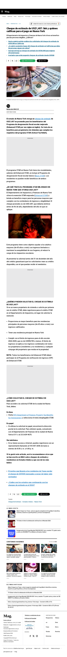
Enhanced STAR (41, 195)
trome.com (45, 648)
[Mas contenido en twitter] (33, 636)
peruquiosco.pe (7, 651)
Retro (56, 627)
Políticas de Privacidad (30, 618)
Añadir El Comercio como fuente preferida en (45, 23)
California (9, 16)
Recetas (57, 631)
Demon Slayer (46, 16)
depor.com (37, 648)
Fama (47, 627)
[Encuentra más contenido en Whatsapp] (16, 61)
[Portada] (7, 619)
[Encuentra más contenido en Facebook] (8, 61)
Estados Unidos (28, 502)
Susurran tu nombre (37, 16)
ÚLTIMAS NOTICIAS (14, 584)
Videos (57, 618)
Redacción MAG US (13, 109)
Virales (48, 631)
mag (15, 651)
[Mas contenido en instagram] (37, 636)
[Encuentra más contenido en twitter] (12, 61)
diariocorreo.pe (55, 648)
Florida (4, 16)
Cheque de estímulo (14, 502)
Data (56, 622)
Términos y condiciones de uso (32, 615)
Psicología (27, 16)
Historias (48, 636)
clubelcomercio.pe (18, 648)
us (46, 622)
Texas (15, 16)
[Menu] (3, 11)
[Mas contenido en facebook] (30, 636)
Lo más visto (12, 508)
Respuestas (49, 618)
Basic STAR (39, 176)
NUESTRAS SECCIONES (50, 615)
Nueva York (20, 16)
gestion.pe (29, 648)
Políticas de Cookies (30, 621)
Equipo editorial (7, 620)
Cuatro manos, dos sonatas (58, 16)
